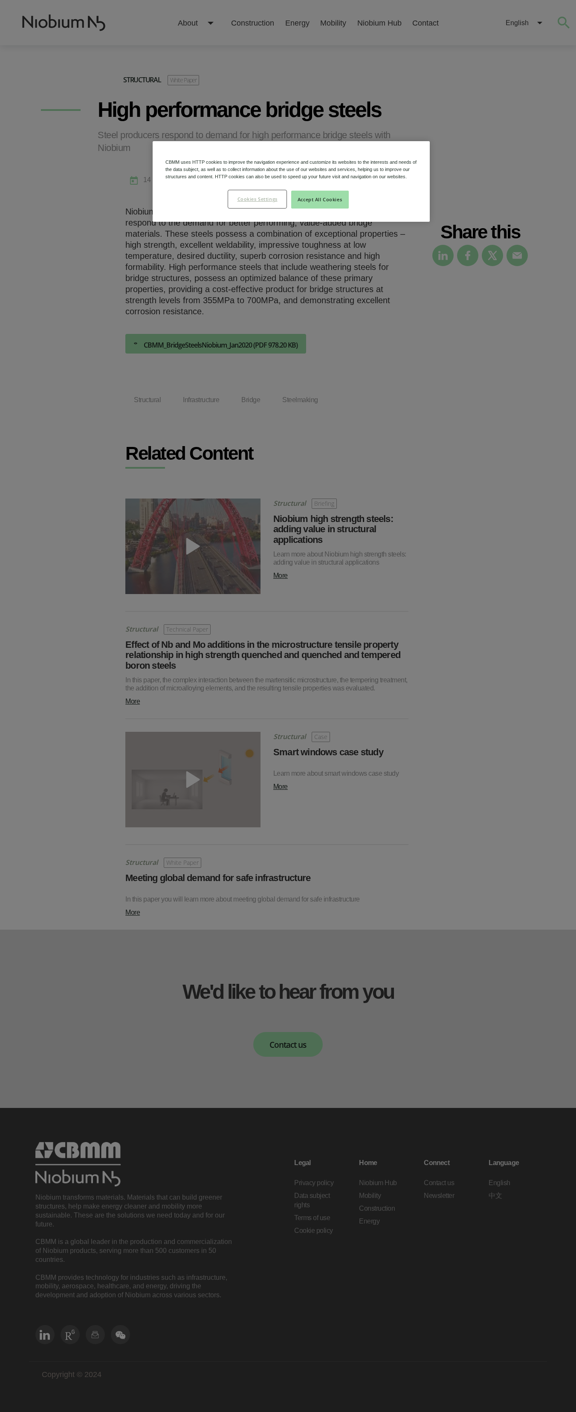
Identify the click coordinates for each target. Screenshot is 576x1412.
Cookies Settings (257, 199)
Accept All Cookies (320, 199)
